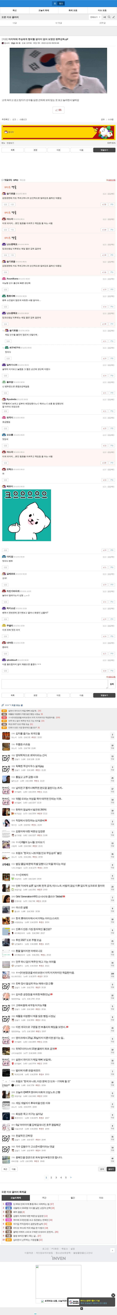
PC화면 (55, 1248)
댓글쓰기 (104, 150)
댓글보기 (104, 695)
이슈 (101, 1198)
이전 (58, 150)
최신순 (22, 180)
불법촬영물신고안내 (82, 1253)
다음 (81, 150)
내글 (15, 23)
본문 (35, 150)
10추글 (102, 23)
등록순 (15, 180)
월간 (73, 1198)
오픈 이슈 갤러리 (10, 17)
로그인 (45, 1248)
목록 (12, 150)
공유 (103, 119)
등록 (112, 684)
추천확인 (5, 119)
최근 (5, 1169)
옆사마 (7, 43)
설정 (73, 1248)
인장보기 (10, 143)
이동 (12, 204)
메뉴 (3, 143)
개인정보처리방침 (44, 1253)
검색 (102, 1169)
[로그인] (108, 3)
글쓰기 (113, 17)
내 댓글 (58, 23)
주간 (44, 1198)
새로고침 (111, 180)
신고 (14, 119)
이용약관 (29, 1253)
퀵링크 (64, 1248)
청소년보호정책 (63, 1253)
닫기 (113, 1295)
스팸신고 (23, 119)
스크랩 (110, 119)
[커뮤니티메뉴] (3, 3)
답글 (5, 204)
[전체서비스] (113, 3)
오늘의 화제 (16, 1198)
